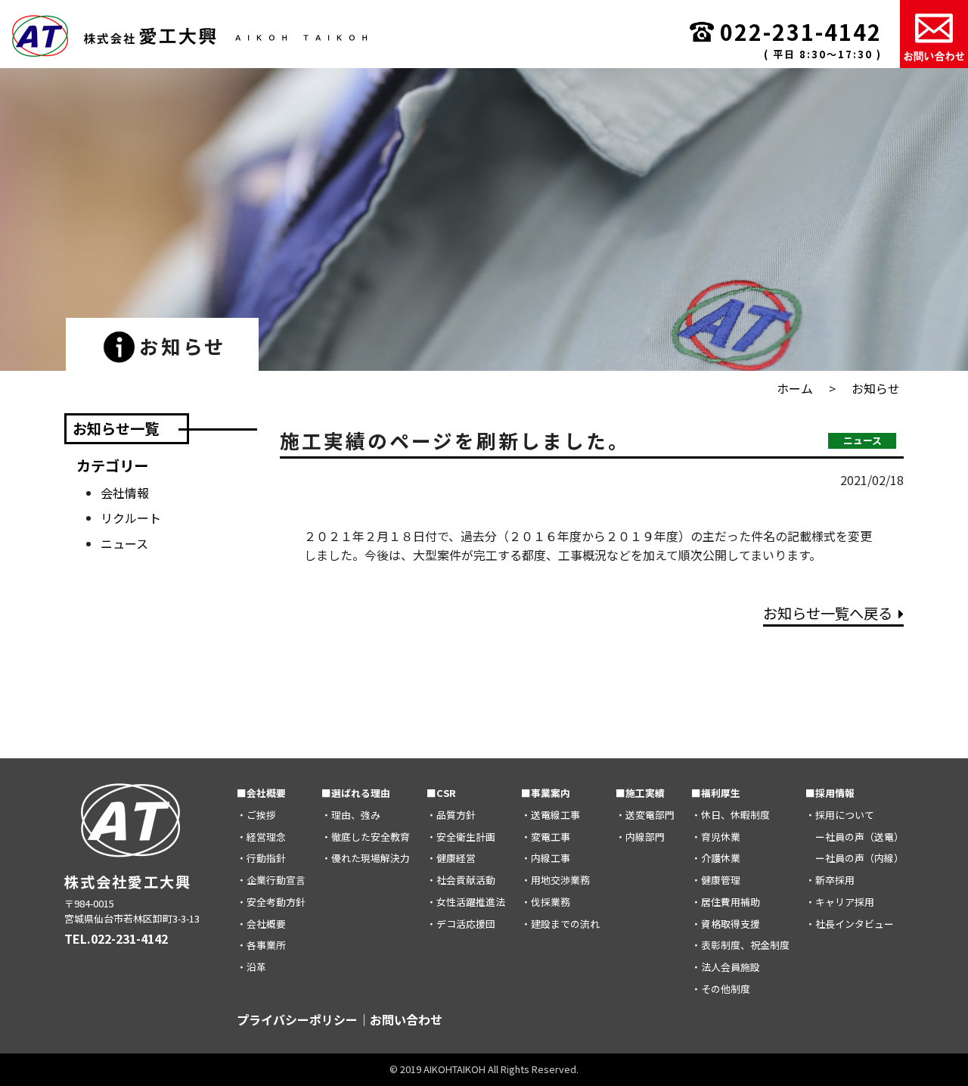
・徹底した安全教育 (365, 836)
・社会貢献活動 (461, 880)
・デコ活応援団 (461, 923)
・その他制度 (720, 989)
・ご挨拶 (256, 814)
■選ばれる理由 (355, 793)
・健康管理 (715, 880)
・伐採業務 (545, 902)
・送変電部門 (645, 814)
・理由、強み (350, 814)
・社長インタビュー (849, 923)
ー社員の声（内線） (854, 858)
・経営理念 (261, 836)
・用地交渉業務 (555, 880)
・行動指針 (261, 858)
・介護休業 (715, 858)
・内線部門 (640, 836)
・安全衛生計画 (461, 836)
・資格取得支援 (725, 923)
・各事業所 (261, 945)
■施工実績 (640, 793)
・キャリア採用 (839, 902)
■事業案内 (545, 793)
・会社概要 (261, 923)
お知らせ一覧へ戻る (827, 613)
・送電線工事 (550, 814)
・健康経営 (451, 858)
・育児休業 (715, 836)
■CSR (441, 793)
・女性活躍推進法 (466, 902)
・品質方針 (451, 814)
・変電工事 (545, 836)
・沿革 (251, 967)
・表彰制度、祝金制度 (740, 945)
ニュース (124, 543)
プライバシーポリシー (297, 1019)
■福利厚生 (715, 793)
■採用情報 (830, 793)
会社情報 (125, 493)
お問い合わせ (406, 1019)
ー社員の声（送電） (854, 836)
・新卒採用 (830, 880)
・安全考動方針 (271, 902)
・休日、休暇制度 (730, 814)
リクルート (131, 518)
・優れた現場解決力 (365, 858)
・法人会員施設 (725, 967)
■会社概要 (261, 793)
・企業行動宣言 (271, 880)
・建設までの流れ (560, 923)
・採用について (839, 814)
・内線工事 (545, 858)
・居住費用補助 (725, 902)
